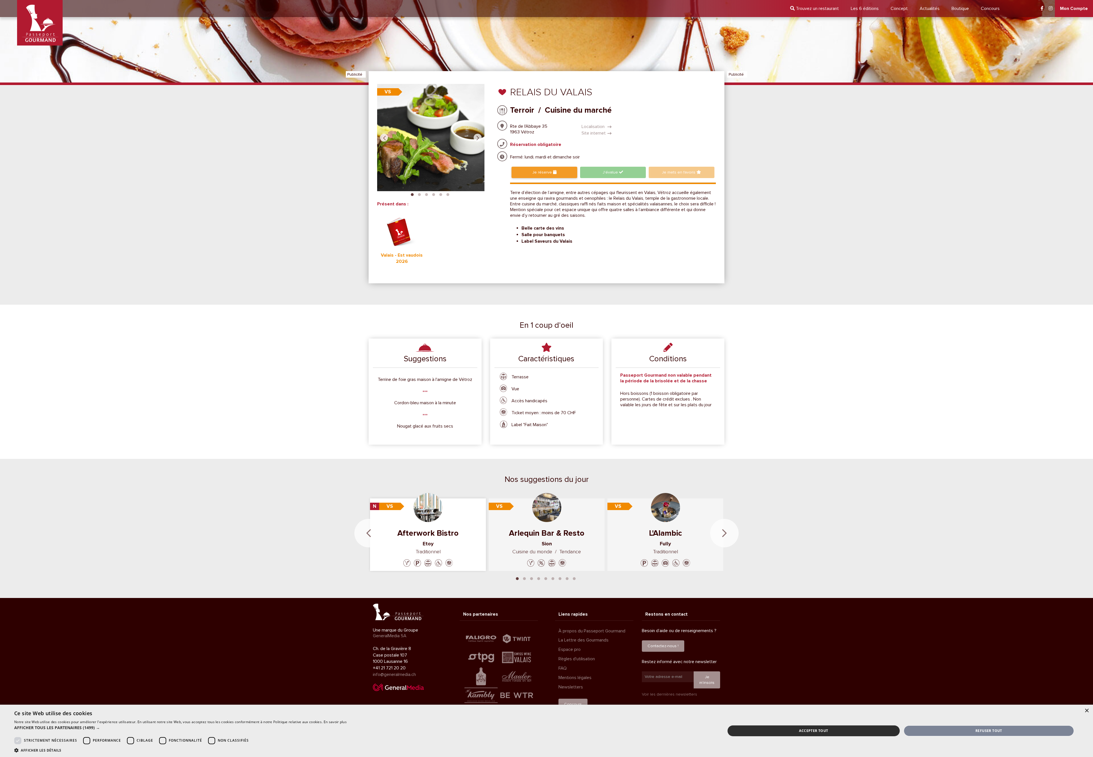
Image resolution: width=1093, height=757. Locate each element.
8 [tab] (567, 578)
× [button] (1086, 711)
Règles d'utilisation (576, 659)
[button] (180, 728)
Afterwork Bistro (428, 533)
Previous (384, 138)
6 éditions (865, 8)
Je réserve (542, 172)
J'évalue (611, 172)
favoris (679, 172)
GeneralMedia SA (389, 636)
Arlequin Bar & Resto (546, 533)
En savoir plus (335, 721)
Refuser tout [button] (988, 730)
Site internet (594, 133)
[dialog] (546, 731)
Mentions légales (574, 677)
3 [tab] (426, 194)
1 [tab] (412, 194)
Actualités (930, 8)
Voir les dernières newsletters (669, 694)
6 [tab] (448, 194)
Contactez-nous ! (663, 645)
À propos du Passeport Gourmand (591, 631)
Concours (990, 8)
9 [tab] (574, 578)
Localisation (594, 126)
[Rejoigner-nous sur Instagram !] (1050, 8)
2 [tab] (419, 194)
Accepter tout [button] (813, 730)
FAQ (562, 668)
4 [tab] (433, 194)
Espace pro (569, 649)
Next (478, 138)
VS (388, 92)
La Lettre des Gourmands (583, 640)
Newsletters (570, 687)
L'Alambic (665, 533)
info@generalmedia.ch (394, 674)
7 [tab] (560, 578)
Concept (899, 8)
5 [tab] (440, 194)
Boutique (960, 8)
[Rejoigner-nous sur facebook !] (1042, 8)
